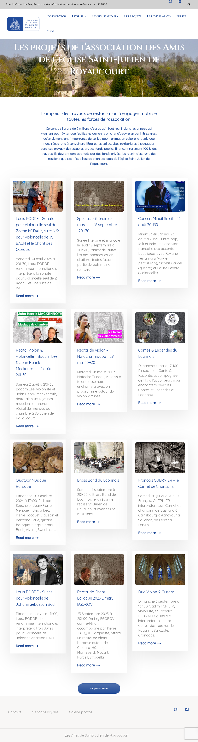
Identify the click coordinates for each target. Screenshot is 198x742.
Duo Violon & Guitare (156, 592)
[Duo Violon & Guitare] (160, 568)
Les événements (159, 16)
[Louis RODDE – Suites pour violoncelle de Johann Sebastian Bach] (38, 568)
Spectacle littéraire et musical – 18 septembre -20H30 (97, 224)
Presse (181, 16)
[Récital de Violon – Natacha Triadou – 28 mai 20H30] (99, 326)
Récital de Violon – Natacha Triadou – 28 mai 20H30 (95, 356)
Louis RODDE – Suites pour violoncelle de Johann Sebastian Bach (36, 598)
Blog (50, 31)
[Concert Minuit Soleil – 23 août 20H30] (160, 195)
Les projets (132, 16)
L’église (78, 16)
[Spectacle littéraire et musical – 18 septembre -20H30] (99, 195)
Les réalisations (104, 16)
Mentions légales (45, 712)
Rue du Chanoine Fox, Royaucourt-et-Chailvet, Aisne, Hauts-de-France (48, 4)
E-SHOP (102, 4)
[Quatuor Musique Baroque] (38, 456)
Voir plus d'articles (99, 688)
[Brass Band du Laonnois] (99, 456)
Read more (25, 296)
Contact (14, 712)
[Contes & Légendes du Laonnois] (160, 326)
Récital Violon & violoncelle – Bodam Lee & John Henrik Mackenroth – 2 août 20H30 (36, 362)
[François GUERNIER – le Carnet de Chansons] (160, 456)
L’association (56, 16)
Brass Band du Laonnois (98, 480)
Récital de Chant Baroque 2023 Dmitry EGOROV (95, 598)
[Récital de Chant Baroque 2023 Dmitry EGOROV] (99, 568)
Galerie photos (80, 712)
